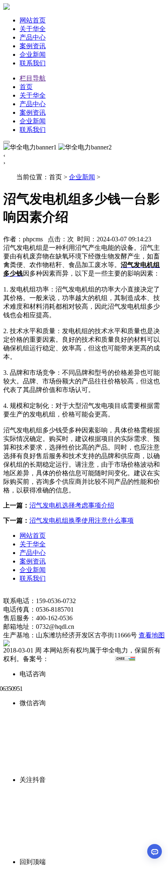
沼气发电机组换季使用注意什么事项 (81, 520)
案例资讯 (33, 45)
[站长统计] (125, 658)
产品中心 (33, 37)
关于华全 (33, 28)
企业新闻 (33, 54)
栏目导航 (33, 78)
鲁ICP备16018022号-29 (81, 658)
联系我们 (33, 63)
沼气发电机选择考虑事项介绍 (71, 505)
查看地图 (152, 635)
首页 (26, 86)
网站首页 (33, 20)
